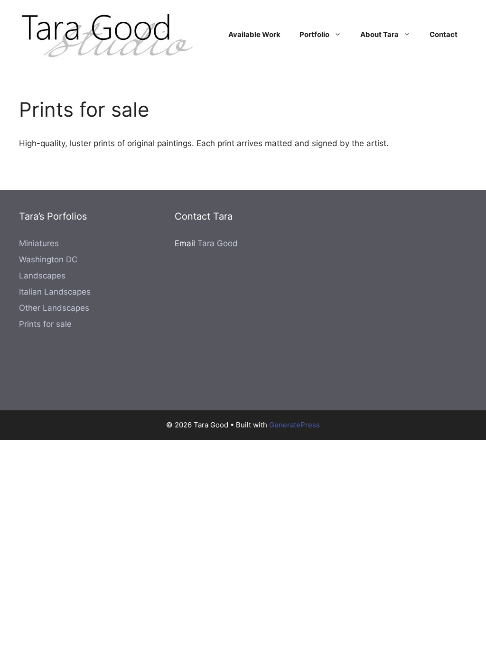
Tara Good (217, 243)
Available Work (254, 34)
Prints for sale (45, 324)
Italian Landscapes (55, 291)
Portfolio (314, 34)
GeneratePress (294, 424)
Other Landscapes (54, 308)
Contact (444, 34)
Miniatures (39, 243)
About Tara (379, 34)
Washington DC (48, 259)
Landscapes (42, 275)
